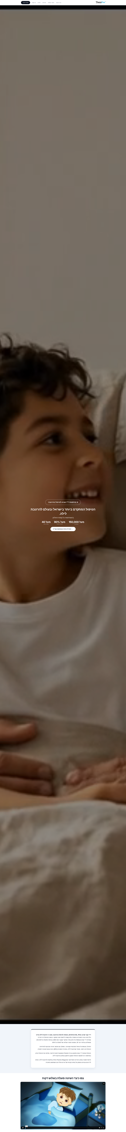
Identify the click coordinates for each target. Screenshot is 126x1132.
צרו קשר (34, 2)
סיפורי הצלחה (51, 2)
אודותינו (44, 2)
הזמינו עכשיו (25, 2)
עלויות (39, 2)
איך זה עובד (58, 2)
